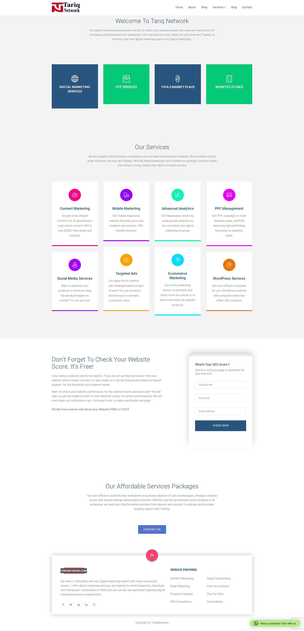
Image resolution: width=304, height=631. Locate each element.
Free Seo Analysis (218, 586)
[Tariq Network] (66, 7)
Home (179, 7)
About (192, 7)
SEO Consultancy (181, 601)
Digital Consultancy (219, 578)
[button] (275, 623)
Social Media (215, 601)
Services (218, 7)
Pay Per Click (215, 594)
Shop (204, 7)
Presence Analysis (181, 594)
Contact (247, 7)
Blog (234, 7)
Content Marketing (182, 578)
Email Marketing (180, 586)
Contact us (152, 529)
